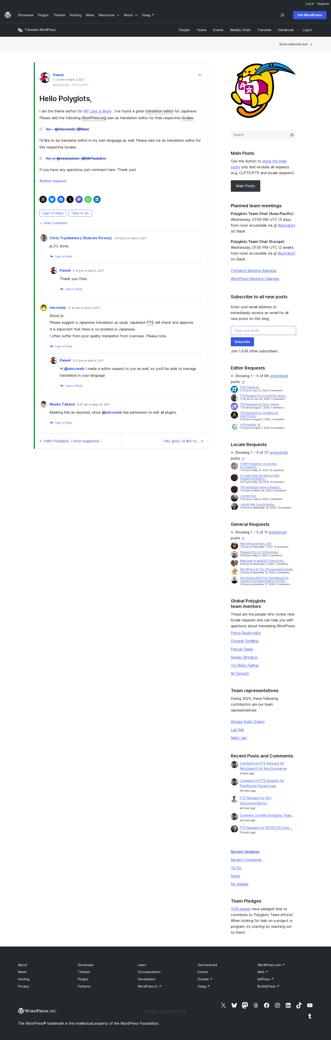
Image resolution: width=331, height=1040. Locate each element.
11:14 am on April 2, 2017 (69, 79)
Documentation (149, 972)
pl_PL (85, 84)
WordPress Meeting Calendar (255, 278)
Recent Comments (246, 860)
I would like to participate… (258, 504)
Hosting (23, 979)
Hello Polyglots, (65, 98)
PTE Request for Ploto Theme (259, 404)
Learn (142, 965)
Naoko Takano (62, 404)
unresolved (279, 376)
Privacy (23, 986)
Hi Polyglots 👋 (250, 424)
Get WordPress (309, 15)
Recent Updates (245, 851)
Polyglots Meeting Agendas (254, 270)
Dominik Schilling (244, 641)
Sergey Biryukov (244, 657)
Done (235, 876)
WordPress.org (94, 118)
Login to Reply (52, 213)
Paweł (58, 75)
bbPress (266, 979)
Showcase (85, 965)
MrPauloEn (93, 158)
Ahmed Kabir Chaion (248, 721)
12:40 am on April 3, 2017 (84, 308)
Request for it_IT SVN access (259, 552)
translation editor (159, 111)
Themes (84, 972)
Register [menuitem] (323, 3)
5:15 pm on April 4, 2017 (88, 270)
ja (48, 129)
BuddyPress (268, 986)
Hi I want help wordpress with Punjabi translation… (259, 477)
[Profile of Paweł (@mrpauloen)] (45, 78)
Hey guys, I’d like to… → (184, 441)
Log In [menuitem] (310, 3)
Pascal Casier (242, 649)
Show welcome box (293, 44)
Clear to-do (80, 213)
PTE (150, 322)
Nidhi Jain (239, 738)
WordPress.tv (150, 986)
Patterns (84, 986)
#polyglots (286, 225)
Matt (263, 972)
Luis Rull (237, 730)
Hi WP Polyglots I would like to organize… (258, 465)
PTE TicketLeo (249, 387)
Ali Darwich (240, 673)
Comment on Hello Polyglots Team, (266, 815)
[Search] (292, 135)
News (22, 972)
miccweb (65, 129)
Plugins (83, 979)
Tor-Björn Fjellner (245, 665)
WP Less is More (97, 111)
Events (203, 972)
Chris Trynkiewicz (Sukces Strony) (81, 238)
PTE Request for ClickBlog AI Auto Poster (259, 414)
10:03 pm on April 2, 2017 (130, 238)
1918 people (241, 909)
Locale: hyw (248, 495)
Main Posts (245, 186)
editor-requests (53, 181)
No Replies (240, 884)
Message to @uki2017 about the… (262, 560)
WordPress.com (271, 965)
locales (187, 118)
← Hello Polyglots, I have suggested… (70, 441)
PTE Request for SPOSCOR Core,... (266, 828)
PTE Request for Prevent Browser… (263, 395)
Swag (204, 986)
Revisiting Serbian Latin (255, 543)
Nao (82, 129)
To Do (236, 868)
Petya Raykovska (246, 633)
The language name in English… (261, 487)
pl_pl (50, 158)
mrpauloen (68, 158)
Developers (146, 979)
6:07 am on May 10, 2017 (93, 404)
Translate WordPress (40, 30)
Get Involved (207, 965)
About (22, 965)
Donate (205, 979)
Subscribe (242, 342)
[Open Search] (282, 15)
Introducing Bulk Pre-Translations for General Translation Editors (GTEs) (264, 579)
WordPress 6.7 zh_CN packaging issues (266, 569)
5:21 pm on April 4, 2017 (88, 360)
